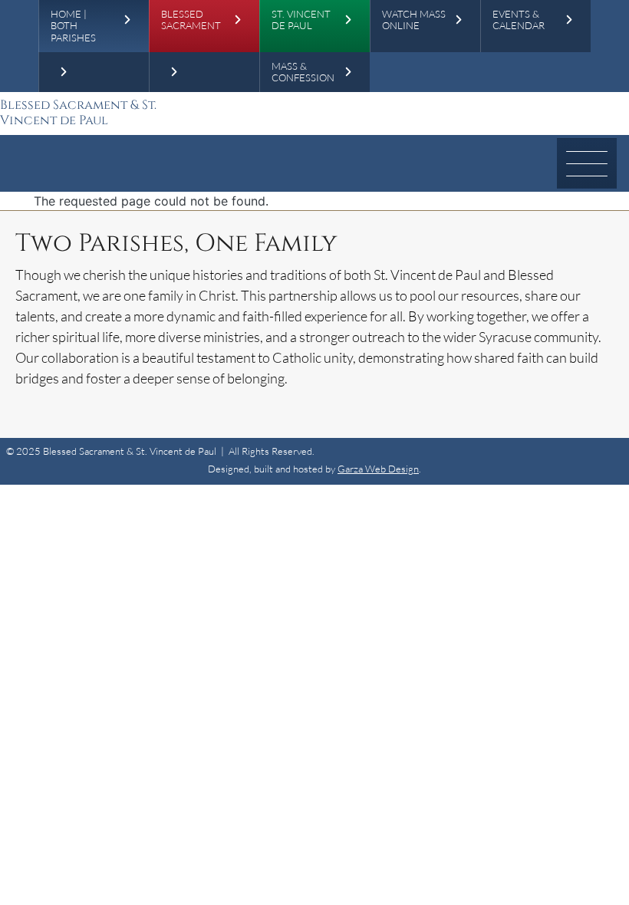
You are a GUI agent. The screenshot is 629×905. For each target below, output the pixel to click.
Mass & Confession (303, 72)
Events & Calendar (518, 19)
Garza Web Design (378, 468)
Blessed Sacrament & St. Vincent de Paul (78, 113)
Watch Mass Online (414, 19)
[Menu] (587, 163)
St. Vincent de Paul (301, 19)
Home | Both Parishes (73, 26)
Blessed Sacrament (191, 19)
